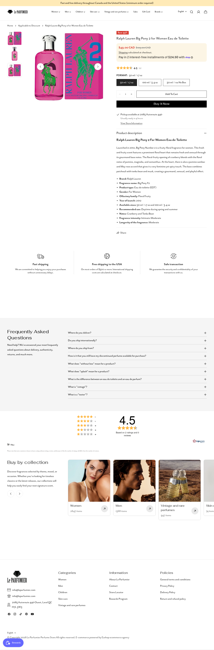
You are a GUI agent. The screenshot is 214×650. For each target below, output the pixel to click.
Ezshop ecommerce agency (115, 637)
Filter (12, 445)
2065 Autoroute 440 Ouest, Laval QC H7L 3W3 (32, 605)
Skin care (63, 598)
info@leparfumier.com (23, 590)
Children (62, 592)
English (181, 11)
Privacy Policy (167, 586)
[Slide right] (97, 66)
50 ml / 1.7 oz (126, 82)
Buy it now (162, 104)
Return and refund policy (173, 598)
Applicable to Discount (29, 25)
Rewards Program (118, 598)
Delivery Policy (167, 592)
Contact (113, 586)
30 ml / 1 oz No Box (176, 82)
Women (62, 579)
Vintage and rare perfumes (71, 605)
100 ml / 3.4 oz (150, 82)
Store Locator (116, 592)
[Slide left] (40, 66)
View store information (131, 123)
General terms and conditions (175, 579)
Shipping (123, 52)
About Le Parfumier (119, 579)
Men (60, 586)
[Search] (191, 12)
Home (10, 25)
